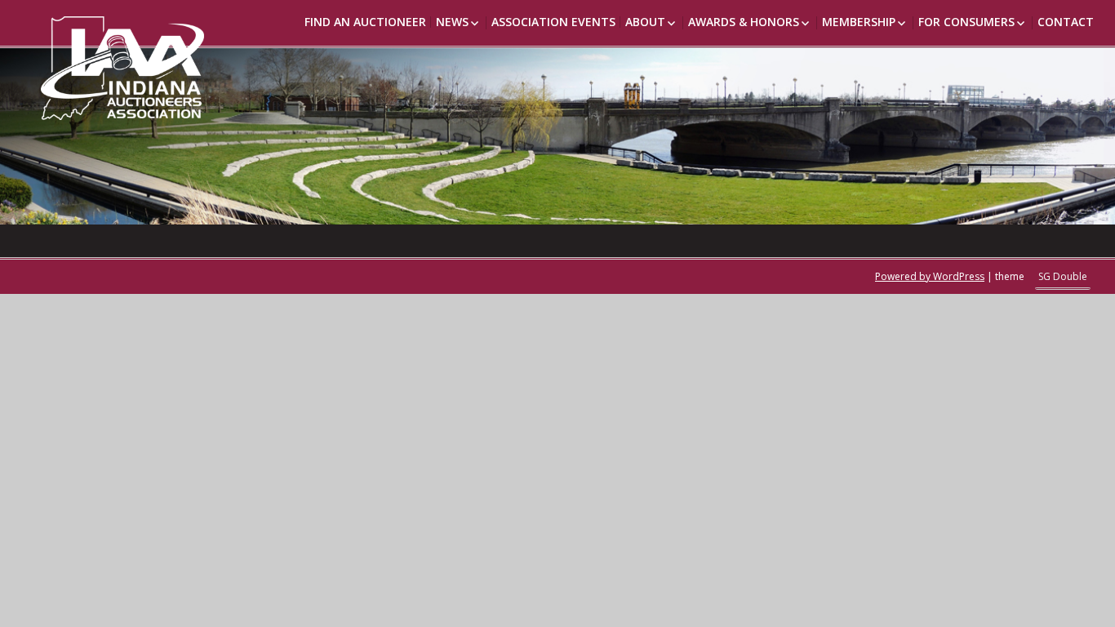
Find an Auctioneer (365, 21)
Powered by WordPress (929, 276)
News (452, 21)
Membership (858, 21)
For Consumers (966, 21)
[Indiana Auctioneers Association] (98, 60)
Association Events (553, 21)
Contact (1065, 21)
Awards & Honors (743, 21)
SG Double (1062, 276)
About (645, 21)
